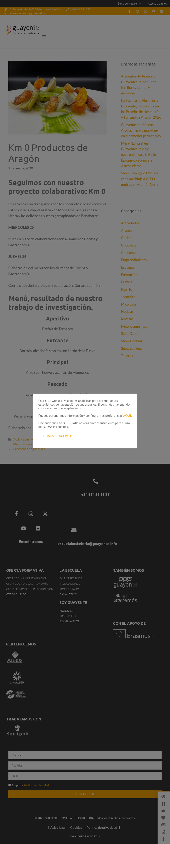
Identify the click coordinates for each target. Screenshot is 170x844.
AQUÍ (127, 415)
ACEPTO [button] (65, 436)
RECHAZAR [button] (47, 436)
